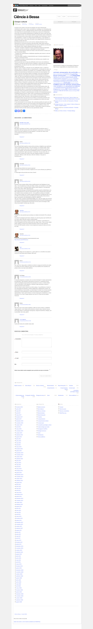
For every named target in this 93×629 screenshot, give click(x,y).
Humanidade (44, 5)
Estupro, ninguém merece (60, 105)
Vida (39, 5)
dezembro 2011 (19, 522)
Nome (16, 352)
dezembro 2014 (19, 452)
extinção (67, 83)
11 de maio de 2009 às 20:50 (25, 276)
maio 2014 (18, 464)
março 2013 (18, 492)
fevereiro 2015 (19, 448)
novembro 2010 (19, 548)
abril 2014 (18, 466)
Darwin (71, 81)
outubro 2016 (19, 424)
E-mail (16, 358)
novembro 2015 (19, 430)
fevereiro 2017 (19, 416)
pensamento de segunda (73, 86)
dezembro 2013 (19, 474)
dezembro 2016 (19, 420)
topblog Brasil (56, 90)
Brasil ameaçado (59, 76)
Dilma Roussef (75, 81)
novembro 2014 (19, 454)
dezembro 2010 (19, 546)
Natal (63, 86)
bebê (66, 74)
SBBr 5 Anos (68, 89)
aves (63, 74)
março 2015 (18, 446)
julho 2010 (18, 556)
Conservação (72, 387)
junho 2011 (18, 534)
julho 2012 (18, 508)
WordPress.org (63, 413)
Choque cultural (20, 22)
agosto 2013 (19, 482)
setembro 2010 (19, 552)
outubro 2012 (19, 502)
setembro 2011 (19, 528)
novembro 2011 (19, 524)
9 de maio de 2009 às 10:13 (25, 211)
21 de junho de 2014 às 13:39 (25, 320)
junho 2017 (18, 409)
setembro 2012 (19, 504)
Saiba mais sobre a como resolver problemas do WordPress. (27, 621)
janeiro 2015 (19, 450)
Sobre (63, 16)
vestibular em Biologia (72, 90)
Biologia (75, 74)
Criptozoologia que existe (20, 396)
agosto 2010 (19, 554)
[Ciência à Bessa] (27, 18)
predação (58, 87)
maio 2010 (18, 560)
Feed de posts (63, 409)
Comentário (18, 339)
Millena (56, 110)
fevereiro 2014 (19, 470)
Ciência (55, 77)
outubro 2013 (19, 478)
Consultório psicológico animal (74, 391)
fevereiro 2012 (19, 518)
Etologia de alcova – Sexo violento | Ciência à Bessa (66, 104)
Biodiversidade (50, 385)
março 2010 (18, 564)
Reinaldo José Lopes (24, 122)
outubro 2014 (19, 456)
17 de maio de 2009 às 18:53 (25, 304)
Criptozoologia (56, 81)
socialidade (74, 89)
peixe (65, 86)
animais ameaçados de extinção (65, 72)
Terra (36, 5)
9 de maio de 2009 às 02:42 (25, 181)
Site (15, 364)
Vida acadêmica (72, 395)
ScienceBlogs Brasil (23, 5)
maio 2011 (18, 536)
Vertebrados (61, 395)
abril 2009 (18, 586)
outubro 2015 (19, 432)
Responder (22, 136)
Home (59, 16)
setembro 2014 (19, 458)
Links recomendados (72, 16)
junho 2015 (18, 440)
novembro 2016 (19, 422)
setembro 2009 (19, 576)
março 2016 (18, 428)
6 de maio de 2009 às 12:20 (25, 143)
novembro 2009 (19, 572)
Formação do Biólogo (74, 83)
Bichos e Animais (40, 385)
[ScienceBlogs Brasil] (21, 11)
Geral (48, 395)
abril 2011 (18, 538)
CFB (70, 75)
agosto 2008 (19, 601)
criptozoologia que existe (65, 81)
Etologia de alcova (59, 83)
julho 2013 (18, 484)
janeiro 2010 (19, 568)
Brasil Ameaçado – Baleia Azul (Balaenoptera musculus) (67, 98)
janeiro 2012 (19, 520)
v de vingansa (23, 319)
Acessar (61, 407)
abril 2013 (18, 490)
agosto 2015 (19, 436)
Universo (31, 5)
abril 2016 (18, 426)
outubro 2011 (19, 526)
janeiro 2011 (18, 544)
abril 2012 (18, 514)
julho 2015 (18, 438)
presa (62, 87)
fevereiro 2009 (19, 590)
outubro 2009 (19, 574)
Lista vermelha (57, 86)
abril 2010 (18, 562)
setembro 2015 (19, 434)
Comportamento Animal (64, 388)
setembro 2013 (19, 480)
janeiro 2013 (19, 496)
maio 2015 (18, 442)
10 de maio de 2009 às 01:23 (25, 262)
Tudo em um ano (63, 90)
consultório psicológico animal (68, 80)
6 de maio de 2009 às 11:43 (25, 123)
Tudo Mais (51, 5)
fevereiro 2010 (19, 566)
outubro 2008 (19, 597)
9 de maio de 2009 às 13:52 (25, 248)
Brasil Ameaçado (61, 385)
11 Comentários (31, 24)
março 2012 (18, 516)
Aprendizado (60, 74)
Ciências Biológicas (61, 77)
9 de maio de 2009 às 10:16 (25, 235)
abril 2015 (18, 444)
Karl (20, 247)
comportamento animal (71, 77)
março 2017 (18, 415)
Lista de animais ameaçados (69, 85)
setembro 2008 (19, 599)
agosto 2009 (19, 578)
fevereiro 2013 (19, 494)
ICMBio (56, 85)
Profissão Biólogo (68, 87)
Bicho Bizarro (70, 74)
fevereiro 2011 (19, 542)
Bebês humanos (18, 385)
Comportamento (50, 387)
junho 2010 (18, 558)
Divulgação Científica (38, 24)
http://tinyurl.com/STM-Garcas (21, 239)
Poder (54, 87)
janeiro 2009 (19, 592)
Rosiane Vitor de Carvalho (61, 100)
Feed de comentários (64, 411)
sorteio (78, 89)
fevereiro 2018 (19, 407)
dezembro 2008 (19, 593)
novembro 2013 (19, 476)
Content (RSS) (24, 614)
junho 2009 (18, 582)
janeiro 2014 (19, 472)
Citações (76, 75)
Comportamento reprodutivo (60, 78)
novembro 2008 (19, 595)
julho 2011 (18, 532)
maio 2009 (18, 584)
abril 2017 (18, 413)
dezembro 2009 (19, 570)
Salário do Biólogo (61, 89)
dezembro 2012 (19, 498)
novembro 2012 (19, 500)
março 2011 (18, 540)
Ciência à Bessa (18, 614)
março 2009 (19, 587)
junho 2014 (18, 462)
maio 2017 (18, 411)
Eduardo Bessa (24, 24)
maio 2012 (18, 512)
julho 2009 (18, 580)
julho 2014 (18, 460)
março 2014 (18, 468)
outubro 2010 (19, 550)
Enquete (54, 83)
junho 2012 (18, 510)
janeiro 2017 (19, 418)
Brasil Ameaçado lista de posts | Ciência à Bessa (66, 97)
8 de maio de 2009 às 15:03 (25, 165)
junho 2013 (18, 486)
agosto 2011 (19, 530)
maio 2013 (18, 488)
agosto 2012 (19, 506)
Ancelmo (22, 210)
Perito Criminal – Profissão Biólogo (67, 110)
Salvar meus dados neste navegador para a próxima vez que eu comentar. (32, 370)
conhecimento (70, 78)
